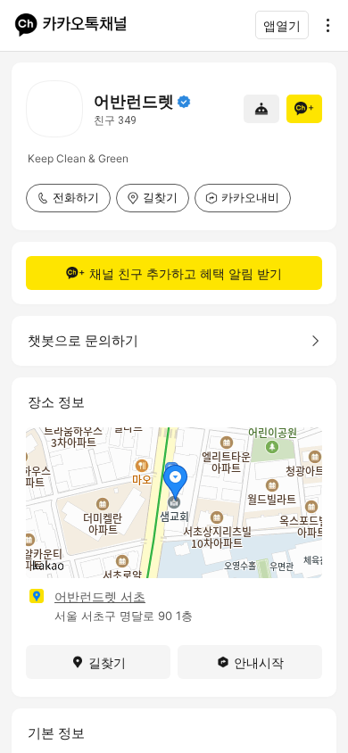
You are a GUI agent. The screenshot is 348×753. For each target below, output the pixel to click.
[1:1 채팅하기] (261, 109)
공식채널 (184, 102)
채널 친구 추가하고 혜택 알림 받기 (185, 273)
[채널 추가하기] (304, 109)
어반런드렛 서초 (99, 596)
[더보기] (323, 25)
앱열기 (282, 25)
